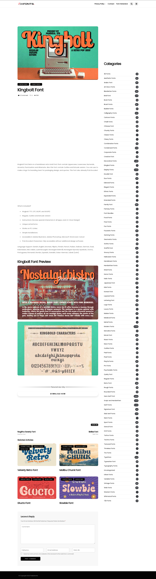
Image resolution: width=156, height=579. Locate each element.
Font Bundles (108, 213)
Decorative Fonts (110, 161)
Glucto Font (24, 503)
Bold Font (107, 96)
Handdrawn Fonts (110, 261)
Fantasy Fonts (109, 209)
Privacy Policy (99, 4)
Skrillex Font (93, 433)
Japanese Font (109, 283)
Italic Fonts (108, 279)
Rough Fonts (108, 387)
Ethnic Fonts (108, 191)
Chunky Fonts (25, 446)
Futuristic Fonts (109, 231)
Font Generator (122, 4)
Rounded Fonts (109, 392)
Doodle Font (108, 174)
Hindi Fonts (108, 270)
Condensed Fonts (110, 148)
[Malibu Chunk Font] (78, 455)
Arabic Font (108, 83)
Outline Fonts (109, 348)
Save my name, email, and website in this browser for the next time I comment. (49, 554)
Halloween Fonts (110, 257)
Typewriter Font (110, 461)
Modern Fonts (109, 326)
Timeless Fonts (109, 448)
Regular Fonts (109, 379)
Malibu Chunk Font (70, 470)
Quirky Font (108, 374)
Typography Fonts (110, 466)
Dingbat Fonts (109, 165)
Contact (111, 4)
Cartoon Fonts (109, 117)
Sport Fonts (108, 422)
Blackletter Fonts (110, 91)
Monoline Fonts (109, 331)
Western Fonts (109, 492)
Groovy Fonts (81, 446)
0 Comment (24, 95)
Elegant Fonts (109, 187)
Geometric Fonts (110, 239)
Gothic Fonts (108, 244)
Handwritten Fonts (110, 265)
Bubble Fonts (108, 109)
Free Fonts (108, 222)
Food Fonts (37, 479)
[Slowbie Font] (78, 487)
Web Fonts (108, 488)
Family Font (108, 204)
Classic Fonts (109, 135)
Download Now (58, 394)
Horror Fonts (108, 274)
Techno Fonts (109, 440)
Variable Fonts (109, 479)
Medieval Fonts (109, 318)
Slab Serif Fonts (109, 414)
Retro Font (23, 84)
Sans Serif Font (109, 396)
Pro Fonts (107, 366)
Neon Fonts (108, 344)
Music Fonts (108, 339)
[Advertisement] (78, 12)
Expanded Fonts (110, 196)
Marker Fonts (108, 313)
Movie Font (108, 335)
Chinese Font (109, 126)
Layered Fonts (109, 296)
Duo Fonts (107, 178)
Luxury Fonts (108, 309)
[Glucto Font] (37, 487)
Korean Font (108, 292)
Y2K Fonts (107, 501)
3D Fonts (107, 74)
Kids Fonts (107, 287)
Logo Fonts (108, 305)
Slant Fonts (108, 418)
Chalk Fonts (108, 122)
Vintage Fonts (109, 483)
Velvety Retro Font (28, 470)
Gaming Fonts (109, 235)
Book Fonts (108, 100)
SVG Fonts (107, 431)
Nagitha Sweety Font (27, 433)
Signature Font (109, 409)
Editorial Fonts (109, 183)
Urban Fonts (108, 475)
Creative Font (109, 157)
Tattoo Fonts (109, 435)
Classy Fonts (108, 139)
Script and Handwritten (112, 400)
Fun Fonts (107, 226)
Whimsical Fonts (110, 496)
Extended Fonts (109, 200)
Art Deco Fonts (109, 87)
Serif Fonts (36, 84)
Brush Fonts (108, 104)
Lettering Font (109, 300)
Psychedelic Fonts (110, 370)
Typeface (107, 457)
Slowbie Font (66, 503)
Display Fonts (38, 446)
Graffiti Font (108, 248)
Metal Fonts (108, 322)
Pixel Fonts (108, 357)
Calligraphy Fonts (110, 113)
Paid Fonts (108, 353)
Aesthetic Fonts (110, 78)
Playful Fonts (67, 479)
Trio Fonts (107, 453)
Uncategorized (109, 470)
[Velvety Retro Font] (37, 455)
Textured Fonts (109, 444)
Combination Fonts (111, 143)
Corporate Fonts (110, 152)
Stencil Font (108, 427)
